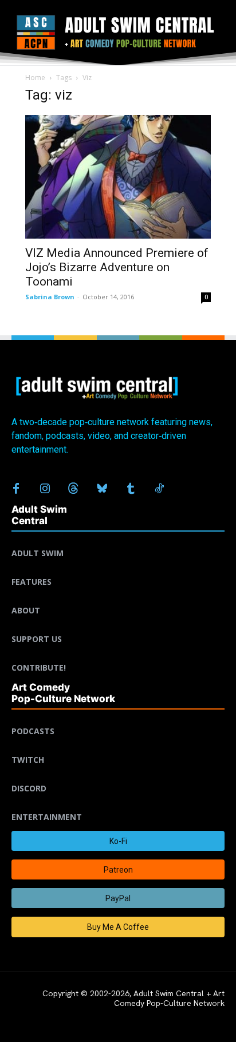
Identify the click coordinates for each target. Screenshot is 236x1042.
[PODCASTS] (118, 717)
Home (35, 77)
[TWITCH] (118, 746)
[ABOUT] (118, 597)
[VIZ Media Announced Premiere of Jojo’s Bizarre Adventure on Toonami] (118, 177)
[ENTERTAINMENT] (118, 803)
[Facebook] (16, 489)
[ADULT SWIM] (118, 539)
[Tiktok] (159, 489)
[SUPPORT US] (118, 625)
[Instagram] (44, 489)
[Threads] (73, 489)
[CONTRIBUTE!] (118, 654)
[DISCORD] (118, 775)
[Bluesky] (102, 489)
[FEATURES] (118, 568)
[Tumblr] (130, 489)
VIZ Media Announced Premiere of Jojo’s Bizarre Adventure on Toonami (117, 267)
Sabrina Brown (49, 296)
